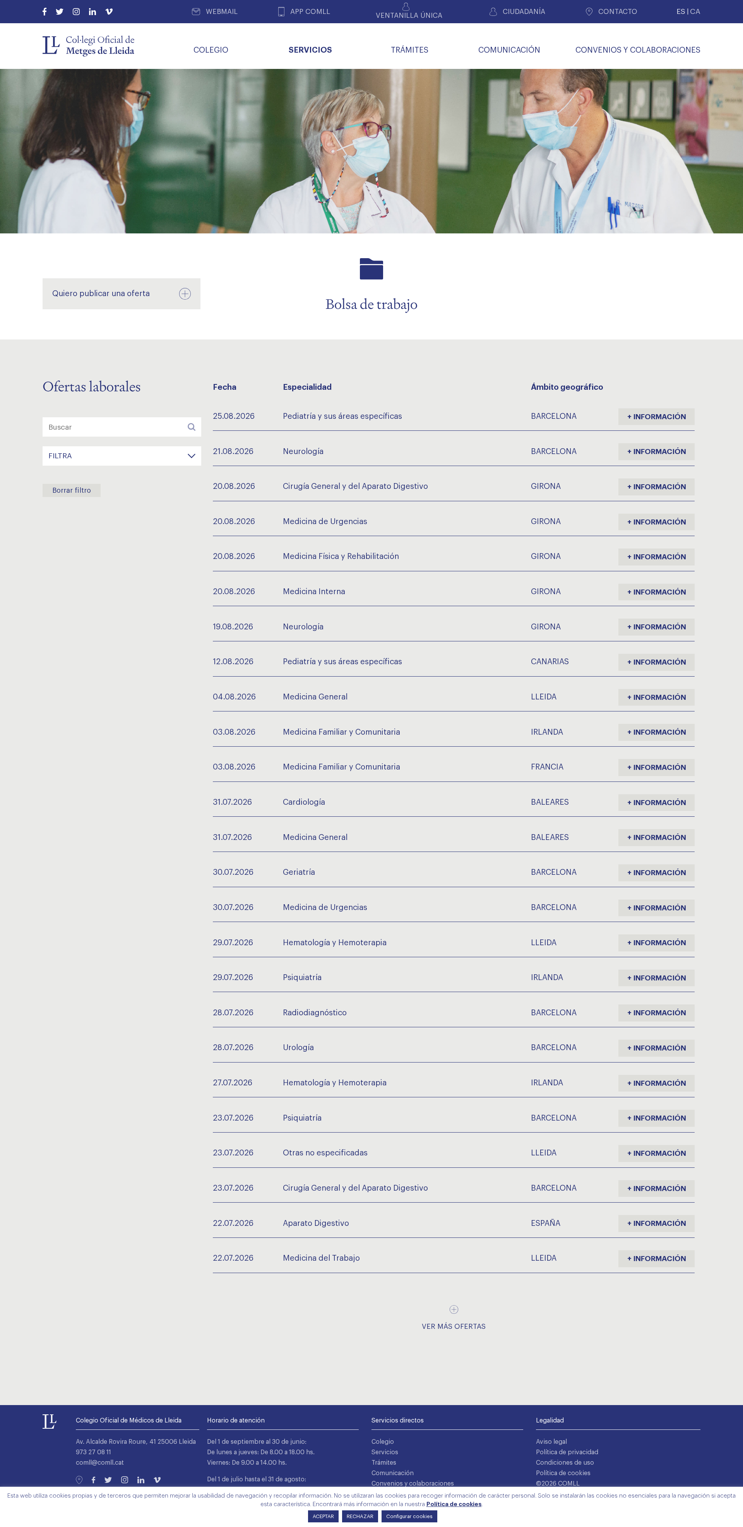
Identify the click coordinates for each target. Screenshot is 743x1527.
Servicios (385, 1452)
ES (680, 11)
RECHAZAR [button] (360, 1516)
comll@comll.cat (100, 1463)
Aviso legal (551, 1442)
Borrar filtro (71, 490)
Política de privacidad (567, 1452)
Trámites (384, 1463)
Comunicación (393, 1473)
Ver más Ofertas (454, 1326)
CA (695, 11)
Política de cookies (563, 1473)
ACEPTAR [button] (323, 1516)
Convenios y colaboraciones (413, 1484)
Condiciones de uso (565, 1463)
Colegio (383, 1442)
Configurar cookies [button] (409, 1516)
